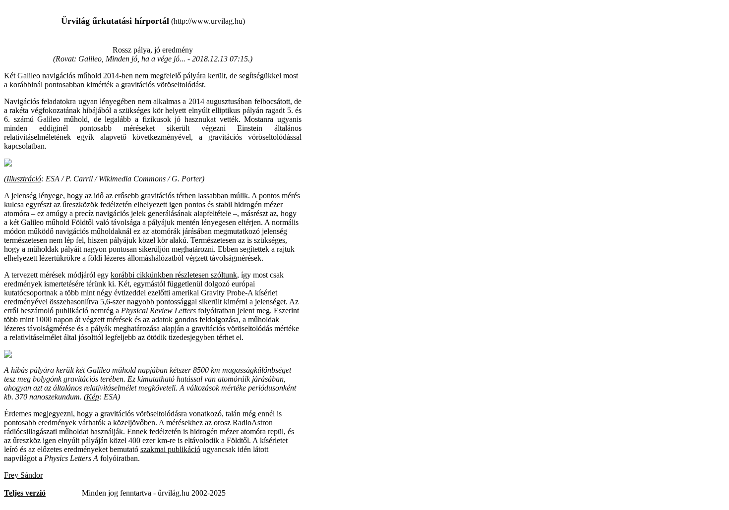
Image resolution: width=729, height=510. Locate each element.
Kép (92, 397)
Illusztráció (23, 178)
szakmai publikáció (170, 449)
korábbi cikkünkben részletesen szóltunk (174, 275)
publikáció (72, 310)
